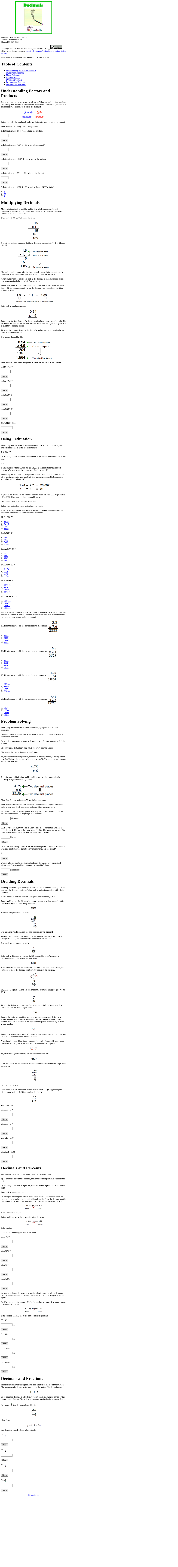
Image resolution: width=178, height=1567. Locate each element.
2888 (6, 638)
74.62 (6, 537)
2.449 (6, 526)
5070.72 (7, 585)
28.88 (6, 643)
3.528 (6, 661)
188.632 (7, 603)
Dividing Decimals (14, 80)
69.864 (6, 689)
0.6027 (7, 560)
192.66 (6, 712)
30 (5, 194)
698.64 (7, 684)
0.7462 (7, 544)
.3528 (6, 668)
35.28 (6, 663)
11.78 (6, 571)
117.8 (6, 574)
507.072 (7, 587)
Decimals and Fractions (16, 84)
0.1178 (6, 569)
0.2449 (6, 524)
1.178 (6, 576)
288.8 (6, 640)
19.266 (7, 708)
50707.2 (7, 590)
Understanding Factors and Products (21, 70)
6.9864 (7, 691)
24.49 (6, 521)
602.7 (6, 556)
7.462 (6, 542)
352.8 (6, 665)
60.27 (6, 553)
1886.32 (7, 608)
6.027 (6, 558)
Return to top (33, 1495)
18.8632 (7, 601)
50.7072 (7, 592)
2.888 (6, 636)
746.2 (6, 540)
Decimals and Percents (15, 82)
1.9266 (6, 710)
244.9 (6, 528)
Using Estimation (13, 75)
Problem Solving (13, 77)
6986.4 (6, 686)
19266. (7, 715)
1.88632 (7, 605)
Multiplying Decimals (15, 73)
